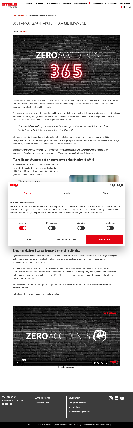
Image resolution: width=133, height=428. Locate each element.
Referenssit (67, 3)
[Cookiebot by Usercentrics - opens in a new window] (111, 186)
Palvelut (39, 3)
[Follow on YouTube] (122, 398)
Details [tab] (66, 193)
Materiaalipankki (80, 3)
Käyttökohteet (52, 3)
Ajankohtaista (97, 3)
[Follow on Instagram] (111, 398)
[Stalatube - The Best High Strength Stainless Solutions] (9, 5)
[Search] (130, 7)
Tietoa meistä (110, 3)
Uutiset (21, 16)
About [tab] (105, 193)
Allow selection (66, 239)
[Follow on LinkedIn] (116, 398)
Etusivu (15, 16)
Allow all (104, 239)
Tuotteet (29, 3)
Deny (28, 239)
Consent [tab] (27, 193)
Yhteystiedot (125, 3)
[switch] (52, 228)
